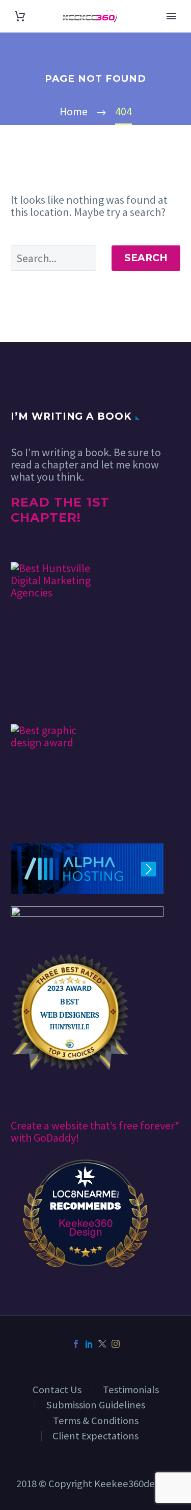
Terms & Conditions (96, 1420)
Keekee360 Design (86, 1227)
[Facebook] (76, 1344)
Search (146, 258)
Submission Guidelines (95, 1405)
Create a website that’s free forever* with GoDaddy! (95, 1131)
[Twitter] (102, 1344)
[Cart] (20, 16)
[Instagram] (116, 1344)
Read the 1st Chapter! (60, 510)
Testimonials (131, 1390)
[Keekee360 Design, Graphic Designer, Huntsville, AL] (49, 694)
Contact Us (57, 1390)
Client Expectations (95, 1436)
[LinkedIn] (89, 1344)
